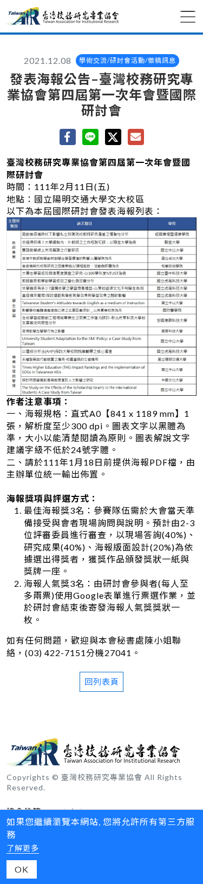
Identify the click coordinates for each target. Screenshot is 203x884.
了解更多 (22, 848)
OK (22, 869)
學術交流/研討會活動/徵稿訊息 (127, 60)
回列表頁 (101, 681)
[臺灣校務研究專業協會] (62, 16)
